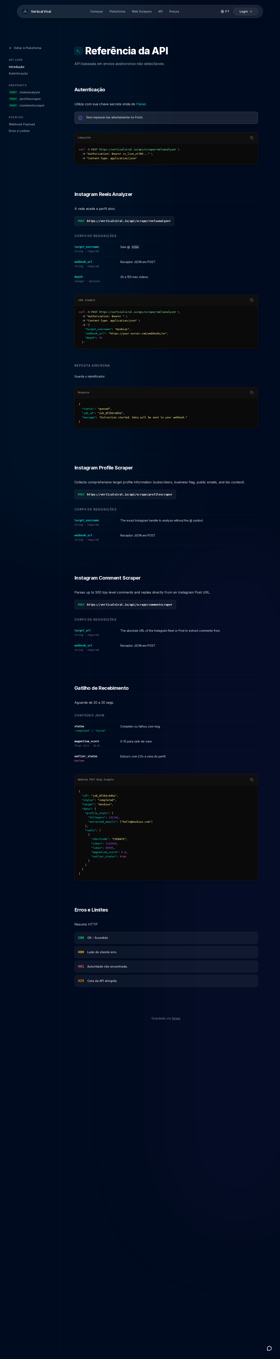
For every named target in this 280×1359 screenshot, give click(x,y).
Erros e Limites (19, 131)
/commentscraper (27, 105)
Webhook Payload (22, 124)
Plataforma (117, 11)
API (160, 11)
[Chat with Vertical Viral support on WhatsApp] (269, 1348)
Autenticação (18, 73)
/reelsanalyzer (25, 92)
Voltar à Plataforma (27, 48)
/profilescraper (25, 99)
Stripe (176, 1018)
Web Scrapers (142, 11)
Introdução (16, 67)
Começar (96, 11)
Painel (141, 104)
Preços (174, 11)
